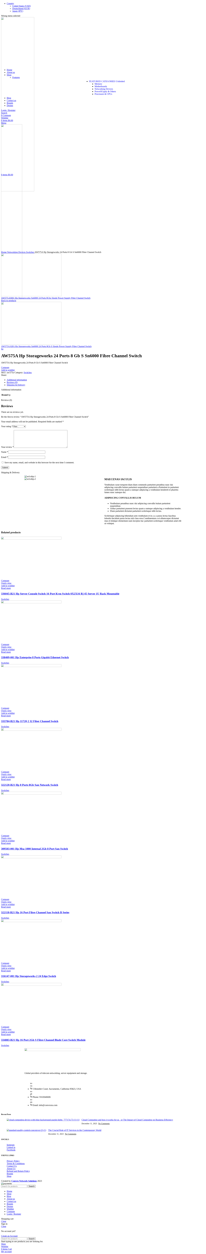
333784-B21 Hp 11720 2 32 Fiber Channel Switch (29, 721)
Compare (11, 1211)
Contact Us (12, 1166)
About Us (11, 1168)
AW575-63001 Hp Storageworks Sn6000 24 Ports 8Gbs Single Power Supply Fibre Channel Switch (45, 298)
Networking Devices (104, 89)
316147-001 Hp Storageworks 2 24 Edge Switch (28, 976)
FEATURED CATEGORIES (107, 81)
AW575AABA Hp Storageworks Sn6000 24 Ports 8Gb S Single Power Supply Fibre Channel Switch (46, 346)
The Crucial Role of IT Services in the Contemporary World (74, 1130)
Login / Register (14, 1214)
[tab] (106, 380)
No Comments (104, 1123)
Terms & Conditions (16, 1163)
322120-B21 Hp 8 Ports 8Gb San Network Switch (29, 784)
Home (4, 252)
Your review (7, 447)
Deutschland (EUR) (21, 8)
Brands (10, 1173)
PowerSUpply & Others (105, 91)
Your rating (7, 426)
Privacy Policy (13, 1161)
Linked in (11, 1147)
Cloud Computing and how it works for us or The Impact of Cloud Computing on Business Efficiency (127, 1120)
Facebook (11, 1150)
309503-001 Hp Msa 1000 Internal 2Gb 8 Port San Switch (34, 848)
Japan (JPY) (17, 11)
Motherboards (101, 86)
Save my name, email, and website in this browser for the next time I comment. (39, 462)
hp (2, 349)
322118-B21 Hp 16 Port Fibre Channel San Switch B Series (35, 912)
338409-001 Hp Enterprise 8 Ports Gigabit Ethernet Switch (35, 657)
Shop (9, 1176)
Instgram (10, 1145)
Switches (30, 252)
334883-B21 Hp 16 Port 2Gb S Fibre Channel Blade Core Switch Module (43, 1039)
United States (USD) (21, 6)
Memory (98, 84)
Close (3, 1221)
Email (4, 457)
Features (16, 77)
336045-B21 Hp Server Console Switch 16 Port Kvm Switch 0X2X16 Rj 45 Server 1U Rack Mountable (60, 593)
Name (4, 452)
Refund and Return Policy (18, 1171)
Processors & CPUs (103, 94)
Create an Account (9, 1236)
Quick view (6, 583)
